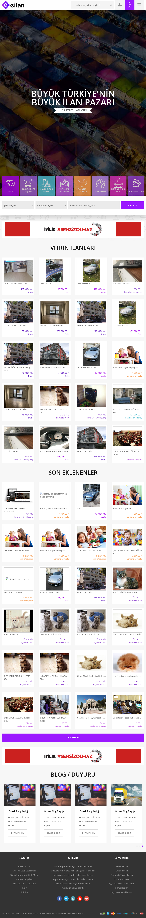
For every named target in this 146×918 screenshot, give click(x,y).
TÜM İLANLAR (73, 737)
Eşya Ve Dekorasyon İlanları (121, 883)
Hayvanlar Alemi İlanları (121, 892)
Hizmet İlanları (121, 887)
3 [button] (142, 846)
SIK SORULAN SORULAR (24, 883)
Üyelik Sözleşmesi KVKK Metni (24, 875)
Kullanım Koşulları (24, 879)
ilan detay (18, 276)
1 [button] (137, 846)
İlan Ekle (129, 6)
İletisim (24, 892)
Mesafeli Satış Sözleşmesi (24, 870)
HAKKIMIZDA (24, 866)
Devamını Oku (17, 833)
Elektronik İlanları (121, 879)
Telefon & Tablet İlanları (121, 875)
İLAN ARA (132, 205)
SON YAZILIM (16, 913)
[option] (10, 186)
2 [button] (139, 846)
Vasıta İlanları (122, 866)
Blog (24, 887)
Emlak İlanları (122, 870)
